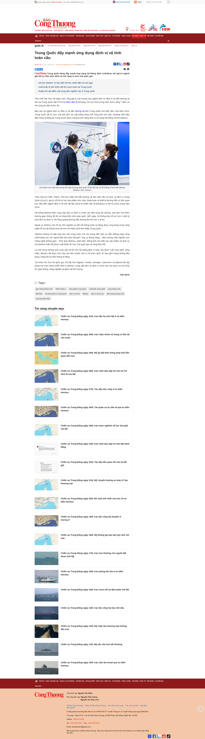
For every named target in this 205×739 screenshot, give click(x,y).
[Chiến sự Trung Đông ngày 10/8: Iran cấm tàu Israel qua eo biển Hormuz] (46, 667)
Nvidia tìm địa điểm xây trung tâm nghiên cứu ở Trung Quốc (66, 91)
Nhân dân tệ (71, 102)
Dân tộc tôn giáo (91, 30)
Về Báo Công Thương (75, 705)
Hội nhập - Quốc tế (139, 36)
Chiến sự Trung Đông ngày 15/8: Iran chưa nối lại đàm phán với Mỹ (95, 589)
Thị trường (116, 36)
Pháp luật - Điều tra (103, 36)
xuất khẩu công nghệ (97, 289)
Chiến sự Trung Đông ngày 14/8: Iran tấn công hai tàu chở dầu (92, 608)
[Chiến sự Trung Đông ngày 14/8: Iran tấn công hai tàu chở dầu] (46, 613)
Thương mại (80, 36)
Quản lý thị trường (67, 36)
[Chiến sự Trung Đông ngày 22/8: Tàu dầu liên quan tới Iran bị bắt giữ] (46, 467)
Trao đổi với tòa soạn (116, 705)
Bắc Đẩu (39, 294)
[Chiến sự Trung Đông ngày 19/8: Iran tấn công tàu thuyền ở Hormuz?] (46, 522)
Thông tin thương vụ (121, 46)
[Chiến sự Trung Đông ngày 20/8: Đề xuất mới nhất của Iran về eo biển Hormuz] (46, 503)
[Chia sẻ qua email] (125, 69)
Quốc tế (39, 45)
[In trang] (128, 69)
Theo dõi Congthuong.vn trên (66, 65)
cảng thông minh (114, 289)
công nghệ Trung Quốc (77, 289)
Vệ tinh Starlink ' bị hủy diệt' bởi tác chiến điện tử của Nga (65, 83)
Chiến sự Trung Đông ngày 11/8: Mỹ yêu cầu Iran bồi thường (91, 644)
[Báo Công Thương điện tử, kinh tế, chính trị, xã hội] (55, 23)
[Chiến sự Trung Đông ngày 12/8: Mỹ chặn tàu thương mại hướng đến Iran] (46, 631)
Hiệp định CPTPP (74, 46)
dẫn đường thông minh (115, 294)
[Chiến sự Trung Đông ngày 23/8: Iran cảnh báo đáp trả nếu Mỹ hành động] (46, 449)
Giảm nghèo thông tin (73, 30)
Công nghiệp (90, 36)
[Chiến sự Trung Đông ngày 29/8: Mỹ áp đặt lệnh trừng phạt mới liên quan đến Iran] (46, 358)
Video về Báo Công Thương (95, 705)
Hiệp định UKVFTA (104, 46)
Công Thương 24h (51, 36)
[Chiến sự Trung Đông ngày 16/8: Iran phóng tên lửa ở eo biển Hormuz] (46, 576)
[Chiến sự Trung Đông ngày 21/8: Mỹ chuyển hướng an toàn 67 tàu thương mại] (46, 485)
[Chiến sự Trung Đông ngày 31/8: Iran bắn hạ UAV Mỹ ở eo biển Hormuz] (46, 321)
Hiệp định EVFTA (89, 46)
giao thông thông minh (44, 289)
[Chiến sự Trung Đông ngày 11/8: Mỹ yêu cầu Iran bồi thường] (46, 649)
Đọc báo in (58, 30)
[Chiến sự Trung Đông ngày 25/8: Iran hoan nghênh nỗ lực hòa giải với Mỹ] (46, 431)
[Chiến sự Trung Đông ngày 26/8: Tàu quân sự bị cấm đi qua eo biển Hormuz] (46, 412)
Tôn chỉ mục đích (131, 705)
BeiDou (85, 294)
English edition (123, 2)
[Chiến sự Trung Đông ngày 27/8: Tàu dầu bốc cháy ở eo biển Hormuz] (46, 394)
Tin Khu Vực (134, 30)
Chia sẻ (39, 69)
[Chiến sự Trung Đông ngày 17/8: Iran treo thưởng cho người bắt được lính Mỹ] (46, 558)
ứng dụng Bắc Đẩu (43, 299)
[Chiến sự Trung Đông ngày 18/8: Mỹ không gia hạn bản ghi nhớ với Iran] (46, 540)
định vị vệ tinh (75, 294)
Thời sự (41, 36)
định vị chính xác (97, 294)
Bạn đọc (38, 41)
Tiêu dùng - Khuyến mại (155, 36)
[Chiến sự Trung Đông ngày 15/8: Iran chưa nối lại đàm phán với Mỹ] (46, 595)
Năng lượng (126, 36)
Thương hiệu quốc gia (43, 30)
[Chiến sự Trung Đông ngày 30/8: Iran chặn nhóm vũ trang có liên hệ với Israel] (46, 339)
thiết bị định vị (61, 289)
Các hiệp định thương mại (56, 46)
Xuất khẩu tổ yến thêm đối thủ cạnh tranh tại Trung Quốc (65, 87)
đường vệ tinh (82, 111)
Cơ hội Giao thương (107, 30)
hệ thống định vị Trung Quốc (56, 294)
